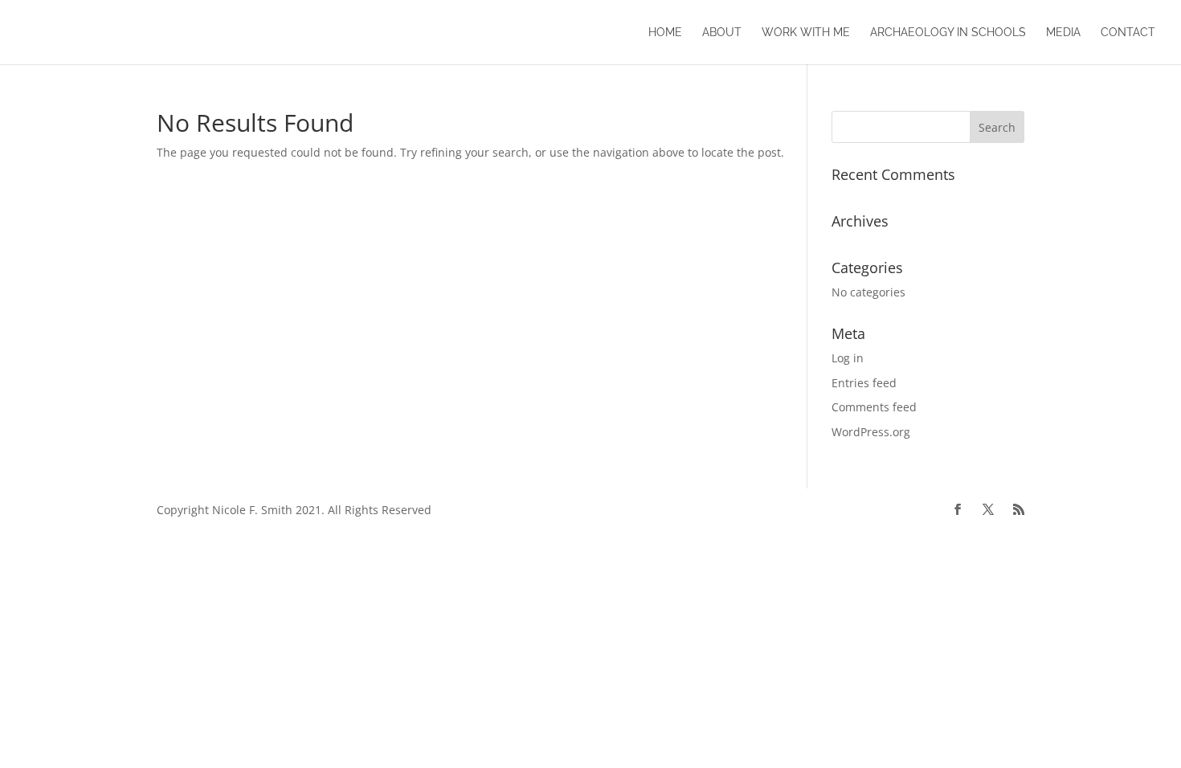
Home (665, 33)
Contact (1128, 33)
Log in (848, 358)
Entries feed (864, 382)
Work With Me (806, 33)
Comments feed (874, 407)
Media (1063, 33)
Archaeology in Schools (948, 33)
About (722, 33)
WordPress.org (871, 431)
